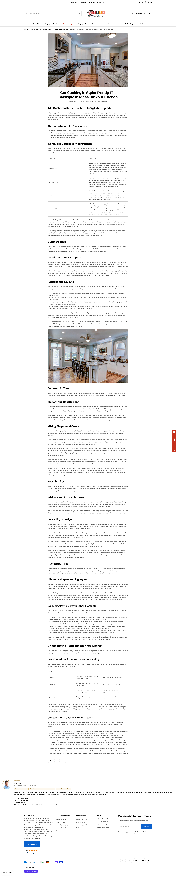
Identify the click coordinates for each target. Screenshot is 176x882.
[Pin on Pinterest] (63, 760)
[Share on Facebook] (50, 760)
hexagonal (121, 409)
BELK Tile (32, 867)
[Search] (79, 13)
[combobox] (53, 13)
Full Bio (17, 805)
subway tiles (60, 262)
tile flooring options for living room (67, 226)
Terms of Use (141, 832)
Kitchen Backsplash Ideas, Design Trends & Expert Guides (49, 29)
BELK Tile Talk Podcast (49, 805)
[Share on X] (57, 760)
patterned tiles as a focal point (82, 617)
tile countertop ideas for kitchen (88, 464)
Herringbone (55, 293)
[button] (174, 441)
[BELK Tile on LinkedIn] (37, 805)
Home (26, 29)
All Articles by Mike (29, 805)
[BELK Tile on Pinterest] (39, 805)
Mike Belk (18, 783)
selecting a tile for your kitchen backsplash (74, 651)
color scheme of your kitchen (104, 731)
